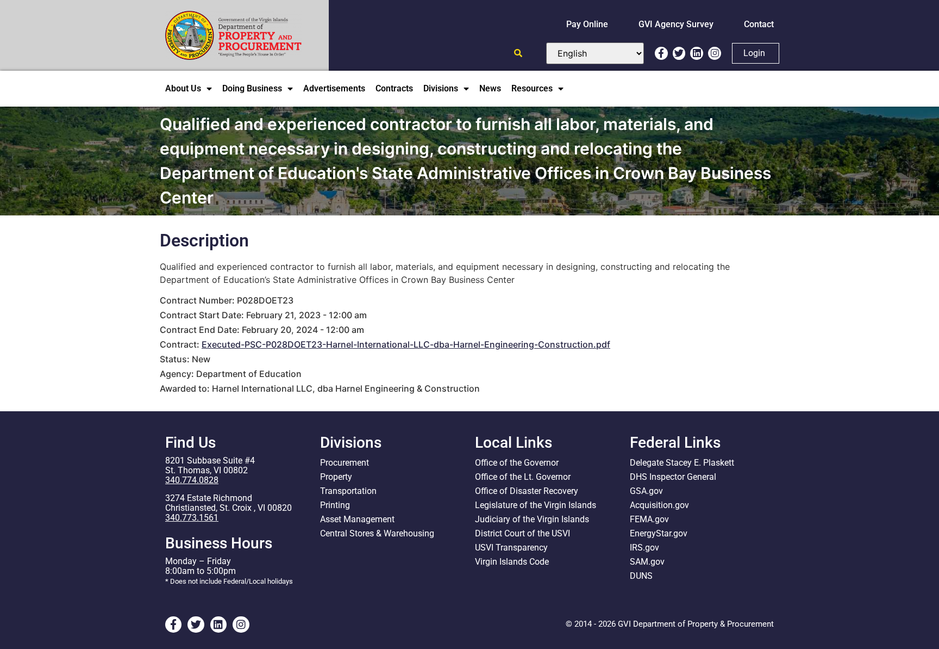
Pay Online (587, 24)
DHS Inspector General (673, 477)
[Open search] (518, 53)
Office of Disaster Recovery (526, 491)
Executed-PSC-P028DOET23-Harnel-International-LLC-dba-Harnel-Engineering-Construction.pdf (406, 344)
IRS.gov (644, 547)
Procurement (344, 463)
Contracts (394, 88)
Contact (759, 24)
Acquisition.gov (659, 505)
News (490, 88)
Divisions (440, 88)
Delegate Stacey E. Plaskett (682, 463)
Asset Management (357, 519)
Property (336, 477)
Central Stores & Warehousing (377, 533)
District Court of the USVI (522, 533)
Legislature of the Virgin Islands (535, 505)
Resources (532, 88)
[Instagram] (714, 53)
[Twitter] (679, 53)
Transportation (348, 491)
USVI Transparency (511, 547)
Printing (335, 505)
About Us (183, 88)
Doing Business (252, 88)
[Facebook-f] (661, 53)
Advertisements (334, 88)
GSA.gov (646, 491)
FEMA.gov (649, 519)
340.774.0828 (191, 480)
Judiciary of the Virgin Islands (532, 519)
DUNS (641, 576)
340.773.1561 (191, 517)
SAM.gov (647, 562)
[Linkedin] (696, 53)
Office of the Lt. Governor (523, 477)
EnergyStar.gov (658, 533)
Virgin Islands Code (512, 562)
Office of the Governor (517, 463)
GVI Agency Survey (675, 24)
